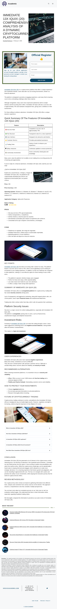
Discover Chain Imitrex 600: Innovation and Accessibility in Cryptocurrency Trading (30, 542)
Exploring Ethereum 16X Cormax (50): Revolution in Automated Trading (27, 520)
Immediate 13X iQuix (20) (11, 89)
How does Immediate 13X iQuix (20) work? (17, 433)
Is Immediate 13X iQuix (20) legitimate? (16, 439)
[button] (49, 3)
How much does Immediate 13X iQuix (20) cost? (18, 450)
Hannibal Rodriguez (7, 40)
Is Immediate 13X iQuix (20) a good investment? (18, 444)
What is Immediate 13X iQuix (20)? (14, 428)
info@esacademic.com (11, 588)
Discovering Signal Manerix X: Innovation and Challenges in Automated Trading (29, 534)
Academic (12, 4)
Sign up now (41, 80)
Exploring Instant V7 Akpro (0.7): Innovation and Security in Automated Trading (29, 549)
